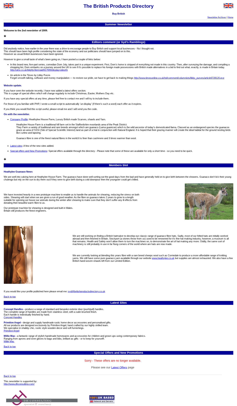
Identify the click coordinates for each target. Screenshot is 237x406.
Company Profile (19, 119)
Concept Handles (13, 317)
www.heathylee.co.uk (163, 258)
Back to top (10, 296)
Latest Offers (119, 367)
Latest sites (16, 145)
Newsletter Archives (216, 17)
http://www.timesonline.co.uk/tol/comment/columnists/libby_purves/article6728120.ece (179, 77)
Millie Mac (9, 341)
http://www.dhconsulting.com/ (19, 384)
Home (230, 17)
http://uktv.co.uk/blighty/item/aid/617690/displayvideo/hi (39, 70)
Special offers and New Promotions (28, 151)
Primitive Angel (11, 330)
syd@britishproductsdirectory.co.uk (86, 291)
